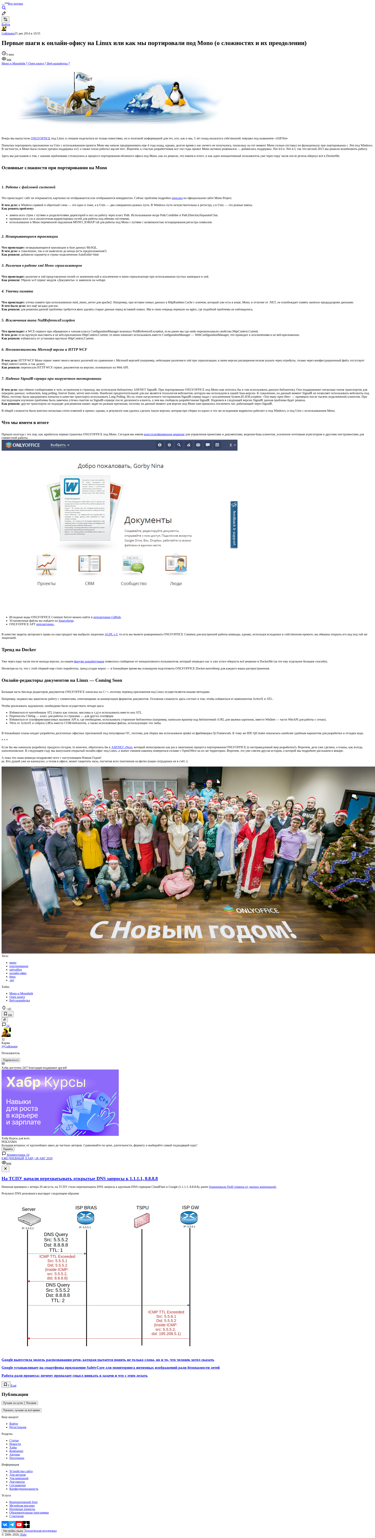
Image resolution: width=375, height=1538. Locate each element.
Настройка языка (13, 1530)
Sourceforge (66, 620)
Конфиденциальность (23, 1488)
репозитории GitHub (107, 617)
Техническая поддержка (41, 1530)
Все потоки (15, 3)
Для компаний (19, 1478)
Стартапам (16, 1516)
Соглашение (17, 1485)
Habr (23, 1534)
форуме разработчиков (89, 661)
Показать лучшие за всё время (21, 1410)
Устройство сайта (21, 1471)
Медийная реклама (22, 1505)
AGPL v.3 (111, 634)
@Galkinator (10, 1046)
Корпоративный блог (23, 1502)
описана (177, 198)
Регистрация (17, 1427)
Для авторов (17, 1474)
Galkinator (8, 33)
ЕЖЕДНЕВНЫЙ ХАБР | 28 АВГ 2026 (27, 1158)
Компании (16, 1451)
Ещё (13, 1385)
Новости (15, 1444)
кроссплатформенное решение (164, 434)
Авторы (14, 1454)
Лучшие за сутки (13, 1403)
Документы (17, 1481)
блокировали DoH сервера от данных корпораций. (243, 1186)
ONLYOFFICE (40, 138)
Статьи (14, 1440)
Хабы (13, 1447)
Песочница (16, 1458)
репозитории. (45, 624)
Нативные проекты (22, 1509)
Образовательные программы (29, 1512)
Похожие (31, 1403)
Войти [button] (6, 24)
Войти (13, 1423)
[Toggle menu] (3, 4)
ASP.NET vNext (121, 747)
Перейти (8, 1149)
